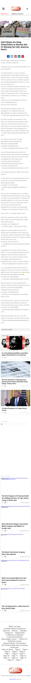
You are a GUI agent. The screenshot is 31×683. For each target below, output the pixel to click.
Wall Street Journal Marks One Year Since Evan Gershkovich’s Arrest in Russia (14, 580)
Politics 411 (23, 639)
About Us (6, 631)
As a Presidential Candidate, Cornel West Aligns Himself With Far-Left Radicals (15, 354)
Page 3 (25, 649)
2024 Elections (24, 357)
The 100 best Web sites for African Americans (14, 646)
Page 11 (15, 656)
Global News (20, 633)
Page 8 (14, 654)
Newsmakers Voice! (9, 639)
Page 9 (22, 654)
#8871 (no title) (15, 626)
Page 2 (17, 649)
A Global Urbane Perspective (14, 629)
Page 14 (15, 658)
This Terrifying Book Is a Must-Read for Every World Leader (15, 607)
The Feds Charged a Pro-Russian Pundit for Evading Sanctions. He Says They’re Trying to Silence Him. (15, 498)
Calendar (23, 631)
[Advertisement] (15, 455)
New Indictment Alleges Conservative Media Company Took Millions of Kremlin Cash (15, 526)
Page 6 (22, 652)
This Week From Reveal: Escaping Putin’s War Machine (13, 553)
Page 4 (7, 652)
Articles (15, 631)
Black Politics (6, 19)
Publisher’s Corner (15, 641)
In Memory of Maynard (14, 635)
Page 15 (23, 658)
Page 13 (6, 658)
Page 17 (19, 660)
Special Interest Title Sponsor (14, 643)
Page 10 (6, 656)
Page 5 (14, 652)
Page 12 (23, 656)
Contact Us (9, 633)
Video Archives (7, 649)
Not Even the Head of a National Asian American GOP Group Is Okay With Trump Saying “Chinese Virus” (15, 381)
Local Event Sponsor (15, 637)
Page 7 (7, 654)
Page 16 (10, 660)
